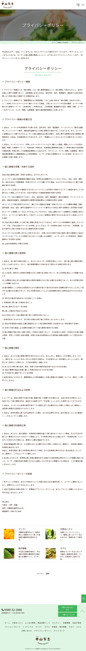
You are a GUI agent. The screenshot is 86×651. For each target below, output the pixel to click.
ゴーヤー (40, 573)
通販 (47, 573)
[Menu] (82, 4)
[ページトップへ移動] (82, 611)
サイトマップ (59, 631)
